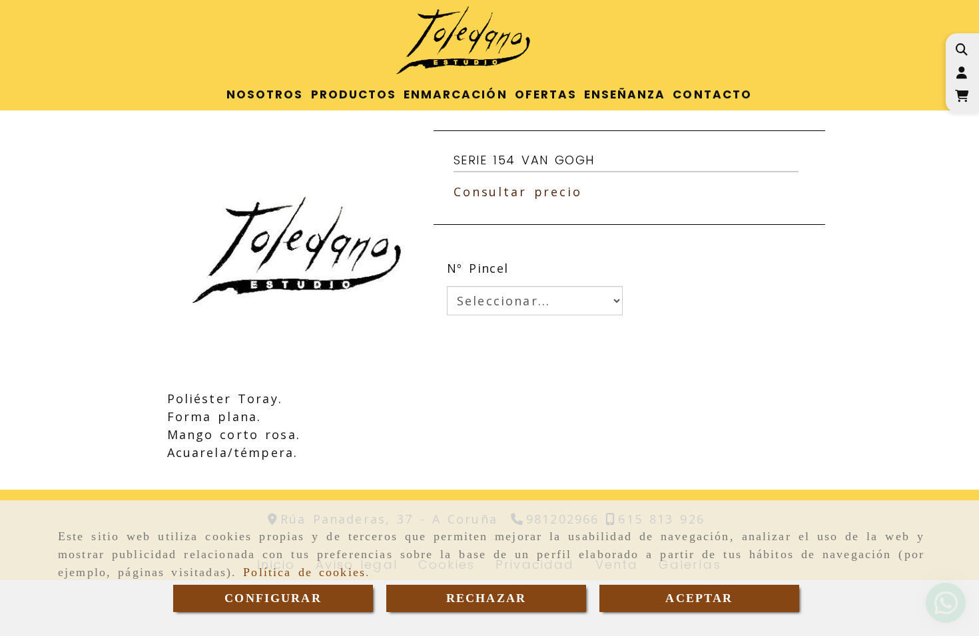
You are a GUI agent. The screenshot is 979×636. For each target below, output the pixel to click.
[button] (961, 72)
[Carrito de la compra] (961, 96)
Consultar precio (518, 192)
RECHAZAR (486, 598)
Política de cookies (304, 572)
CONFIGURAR (273, 598)
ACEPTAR (699, 598)
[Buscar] (961, 49)
